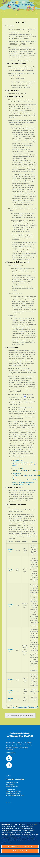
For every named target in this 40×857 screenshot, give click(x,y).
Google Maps (10, 550)
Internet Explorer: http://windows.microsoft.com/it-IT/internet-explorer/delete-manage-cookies (24, 463)
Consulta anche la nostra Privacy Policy (20, 716)
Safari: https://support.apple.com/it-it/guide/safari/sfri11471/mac (23, 483)
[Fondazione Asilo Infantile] (20, 4)
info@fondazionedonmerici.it (13, 793)
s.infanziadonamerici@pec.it (16, 795)
